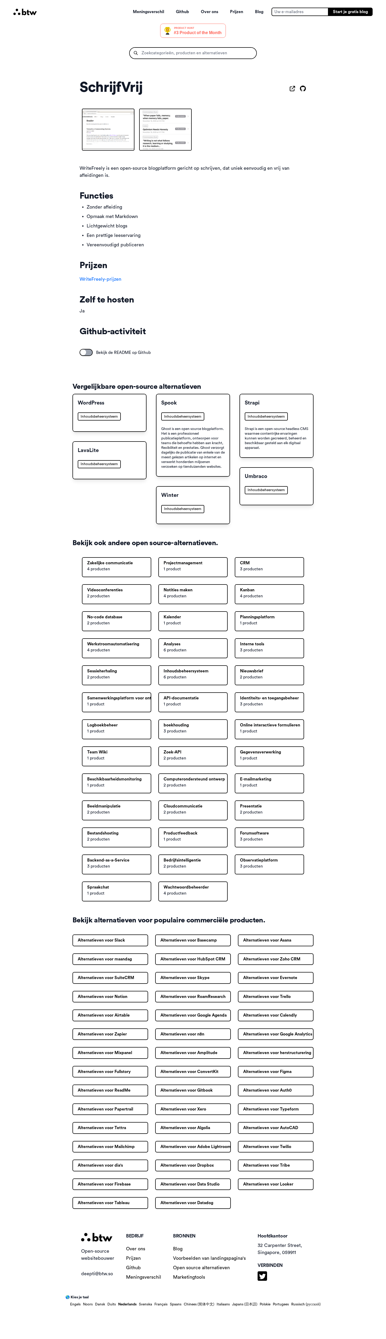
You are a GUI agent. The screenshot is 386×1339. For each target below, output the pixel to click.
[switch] (86, 352)
